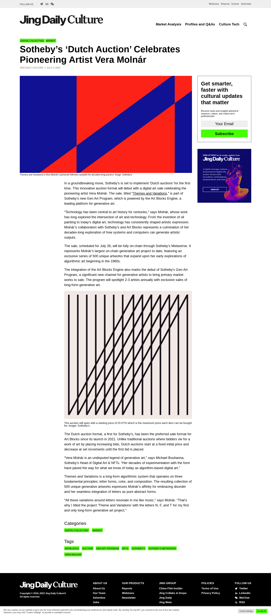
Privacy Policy (210, 593)
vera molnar (73, 554)
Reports (225, 4)
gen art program (107, 548)
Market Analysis (168, 24)
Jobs (96, 602)
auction (87, 548)
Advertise (246, 4)
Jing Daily (165, 597)
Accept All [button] (261, 611)
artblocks (72, 548)
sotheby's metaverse (162, 548)
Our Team (99, 593)
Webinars (214, 4)
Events (235, 4)
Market (50, 41)
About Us (99, 588)
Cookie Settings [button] (246, 611)
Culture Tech (229, 24)
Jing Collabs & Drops (173, 593)
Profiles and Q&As (200, 24)
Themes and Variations (150, 193)
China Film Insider (171, 588)
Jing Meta (165, 602)
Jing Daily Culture (31, 68)
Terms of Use (209, 588)
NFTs (125, 548)
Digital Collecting (32, 41)
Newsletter (129, 597)
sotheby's (138, 548)
